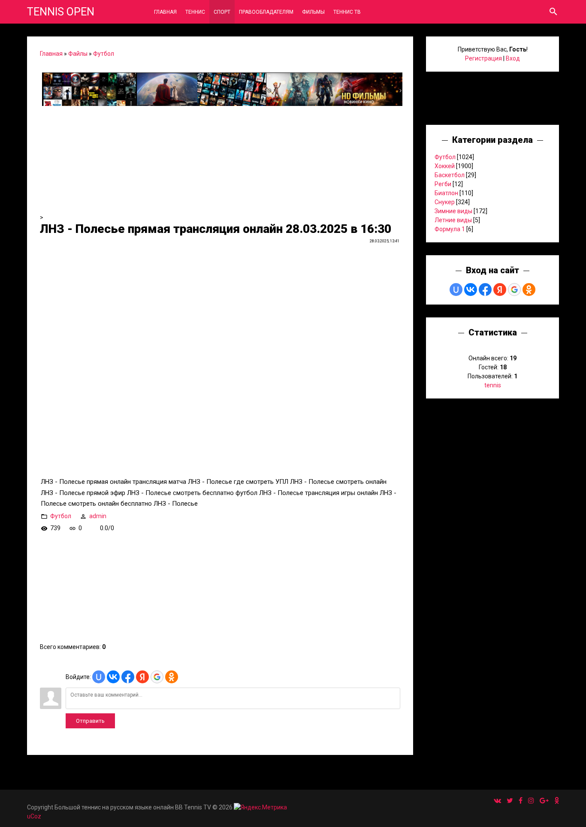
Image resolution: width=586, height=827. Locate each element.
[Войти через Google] (157, 676)
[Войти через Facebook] (127, 676)
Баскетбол (450, 175)
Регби (443, 184)
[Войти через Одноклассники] (171, 676)
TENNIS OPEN (60, 12)
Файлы (78, 53)
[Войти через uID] (98, 676)
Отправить (90, 721)
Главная (51, 53)
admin (97, 516)
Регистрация (483, 58)
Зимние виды (453, 211)
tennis (492, 385)
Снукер (445, 202)
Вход (513, 58)
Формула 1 (450, 229)
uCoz (34, 816)
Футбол (103, 53)
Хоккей (445, 166)
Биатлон (446, 193)
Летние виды (453, 220)
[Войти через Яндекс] (142, 676)
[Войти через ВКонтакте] (113, 676)
